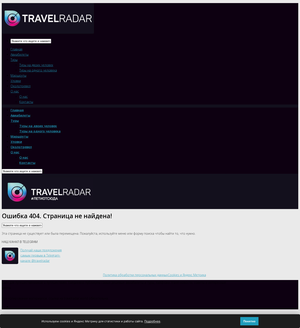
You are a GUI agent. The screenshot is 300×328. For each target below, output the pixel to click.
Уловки (16, 81)
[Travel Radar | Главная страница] (48, 30)
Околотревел (21, 86)
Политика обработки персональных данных (135, 275)
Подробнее (152, 321)
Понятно (249, 321)
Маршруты (18, 75)
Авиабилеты (20, 54)
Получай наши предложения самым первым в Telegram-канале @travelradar (41, 255)
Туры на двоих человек (36, 65)
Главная (16, 49)
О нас (15, 91)
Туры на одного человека (38, 70)
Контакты (26, 102)
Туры (14, 60)
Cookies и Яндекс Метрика (187, 275)
